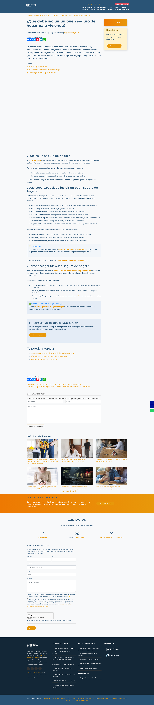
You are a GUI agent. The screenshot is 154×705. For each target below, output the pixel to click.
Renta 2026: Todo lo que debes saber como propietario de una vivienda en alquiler (54, 384)
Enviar (31, 628)
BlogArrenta (118, 8)
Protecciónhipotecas (101, 8)
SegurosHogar (94, 8)
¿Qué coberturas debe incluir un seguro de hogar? (44, 70)
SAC (87, 700)
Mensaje (29, 578)
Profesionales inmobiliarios (88, 669)
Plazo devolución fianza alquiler (89, 659)
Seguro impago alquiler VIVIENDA (64, 648)
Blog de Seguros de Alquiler (88, 678)
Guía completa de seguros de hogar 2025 (44, 359)
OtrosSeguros (111, 8)
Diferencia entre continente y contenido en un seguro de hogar (52, 356)
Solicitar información (37, 335)
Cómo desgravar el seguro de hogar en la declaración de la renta (52, 353)
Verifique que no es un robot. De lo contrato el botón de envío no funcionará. (50, 620)
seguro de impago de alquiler (75, 296)
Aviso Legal (47, 698)
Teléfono (29, 564)
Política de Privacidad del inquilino (76, 698)
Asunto (29, 571)
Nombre (29, 556)
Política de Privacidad (58, 698)
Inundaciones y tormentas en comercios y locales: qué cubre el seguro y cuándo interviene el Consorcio (75, 489)
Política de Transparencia (118, 698)
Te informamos (105, 503)
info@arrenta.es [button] (79, 537)
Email (53, 556)
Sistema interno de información (75, 700)
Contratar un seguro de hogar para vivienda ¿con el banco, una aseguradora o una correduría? (58, 387)
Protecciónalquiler (86, 8)
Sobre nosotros (125, 8)
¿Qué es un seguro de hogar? (37, 67)
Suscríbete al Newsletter (34, 673)
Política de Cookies (103, 698)
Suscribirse (114, 46)
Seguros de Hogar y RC (72, 33)
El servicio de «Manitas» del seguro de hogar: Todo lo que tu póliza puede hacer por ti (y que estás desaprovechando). (42, 461)
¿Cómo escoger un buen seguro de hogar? (41, 73)
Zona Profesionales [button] (122, 4)
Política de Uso (92, 698)
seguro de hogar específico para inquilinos (73, 249)
